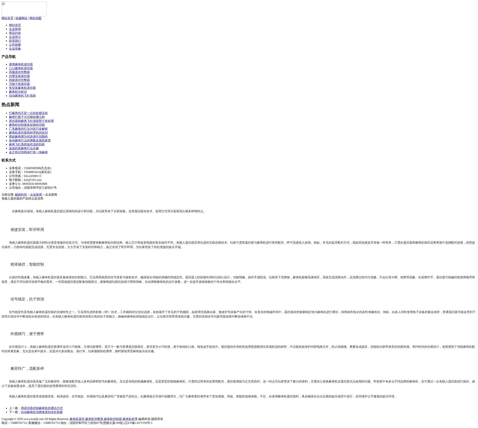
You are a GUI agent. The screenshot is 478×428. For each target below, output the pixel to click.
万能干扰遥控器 (19, 83)
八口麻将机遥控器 (21, 68)
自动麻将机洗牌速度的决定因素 (42, 412)
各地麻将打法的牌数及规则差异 (30, 140)
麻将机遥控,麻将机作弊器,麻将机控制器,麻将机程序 (104, 419)
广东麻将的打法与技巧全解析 (28, 128)
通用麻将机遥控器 (21, 64)
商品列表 (15, 33)
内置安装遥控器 (19, 76)
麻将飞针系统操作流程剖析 (27, 144)
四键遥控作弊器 (19, 80)
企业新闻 (15, 29)
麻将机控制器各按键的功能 (27, 124)
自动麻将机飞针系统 (22, 95)
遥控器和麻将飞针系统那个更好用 (31, 120)
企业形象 (15, 48)
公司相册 (15, 44)
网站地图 (35, 18)
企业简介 (15, 36)
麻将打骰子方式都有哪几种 (27, 117)
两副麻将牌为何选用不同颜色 (28, 136)
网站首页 (7, 18)
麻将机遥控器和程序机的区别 (28, 132)
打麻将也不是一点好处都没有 (28, 113)
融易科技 (21, 194)
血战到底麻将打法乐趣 (24, 148)
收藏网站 (21, 18)
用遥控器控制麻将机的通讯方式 (42, 408)
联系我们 (15, 40)
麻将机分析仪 (18, 91)
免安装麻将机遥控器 (22, 87)
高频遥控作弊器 (19, 72)
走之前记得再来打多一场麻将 (28, 152)
